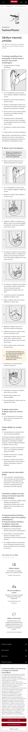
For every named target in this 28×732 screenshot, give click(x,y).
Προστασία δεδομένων (15, 716)
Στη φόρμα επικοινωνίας (14, 632)
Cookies (23, 716)
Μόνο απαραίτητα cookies (14, 724)
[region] (14, 698)
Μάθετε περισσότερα (14, 575)
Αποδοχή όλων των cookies (14, 720)
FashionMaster (9, 6)
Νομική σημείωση (6, 716)
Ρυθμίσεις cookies (14, 729)
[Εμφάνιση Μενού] (3, 2)
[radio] (3, 557)
